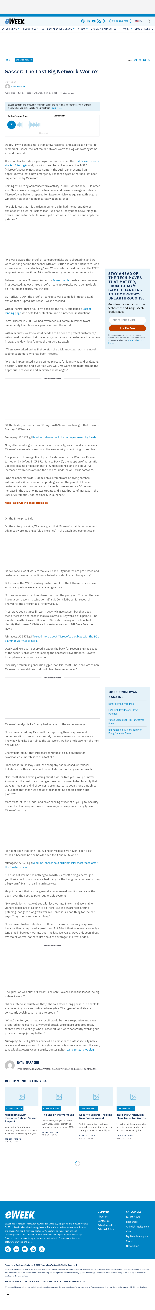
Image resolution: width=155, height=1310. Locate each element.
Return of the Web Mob (121, 703)
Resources (132, 1221)
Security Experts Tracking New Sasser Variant (95, 1116)
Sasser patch (61, 280)
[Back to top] (149, 1300)
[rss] (99, 21)
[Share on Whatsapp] (149, 60)
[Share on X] (140, 60)
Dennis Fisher (13, 1139)
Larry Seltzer (50, 1132)
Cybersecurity (24, 60)
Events (148, 28)
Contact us (104, 1221)
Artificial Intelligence (57, 28)
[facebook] (83, 21)
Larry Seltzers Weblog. (80, 1049)
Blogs (138, 28)
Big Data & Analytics (103, 28)
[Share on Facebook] (135, 60)
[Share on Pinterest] (144, 60)
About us (103, 1216)
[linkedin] (88, 21)
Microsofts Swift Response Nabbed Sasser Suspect (21, 1118)
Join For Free (127, 328)
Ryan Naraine (18, 86)
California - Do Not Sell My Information (64, 1281)
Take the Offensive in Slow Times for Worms (131, 1116)
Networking (132, 1246)
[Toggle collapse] (8, 1294)
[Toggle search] (148, 21)
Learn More (56, 108)
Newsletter (122, 21)
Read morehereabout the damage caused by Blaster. (65, 437)
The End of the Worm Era (58, 1115)
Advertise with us (107, 1225)
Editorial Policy (106, 1229)
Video (81, 28)
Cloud (129, 1241)
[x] (104, 21)
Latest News (9, 28)
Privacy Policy (33, 1281)
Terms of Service (14, 1281)
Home (7, 60)
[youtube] (94, 21)
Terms (130, 340)
